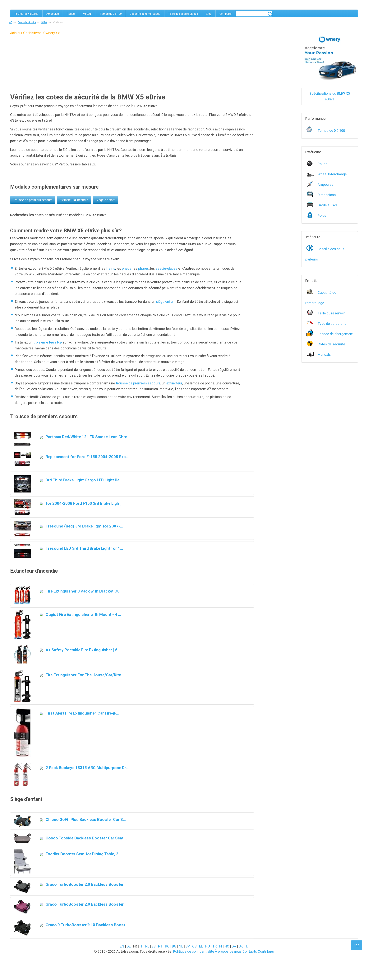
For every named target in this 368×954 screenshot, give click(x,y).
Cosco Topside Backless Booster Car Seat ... (86, 838)
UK (241, 946)
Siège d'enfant (105, 200)
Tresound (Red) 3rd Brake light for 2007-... (84, 526)
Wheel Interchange (332, 174)
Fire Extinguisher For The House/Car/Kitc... (84, 674)
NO (226, 946)
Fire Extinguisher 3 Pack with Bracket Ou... (83, 591)
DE (129, 946)
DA (234, 946)
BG (174, 946)
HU (207, 946)
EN (122, 946)
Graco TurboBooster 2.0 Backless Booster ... (86, 884)
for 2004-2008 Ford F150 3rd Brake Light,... (84, 503)
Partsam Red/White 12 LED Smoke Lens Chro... (87, 436)
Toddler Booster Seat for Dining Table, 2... (83, 853)
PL (147, 946)
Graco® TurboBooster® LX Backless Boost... (86, 924)
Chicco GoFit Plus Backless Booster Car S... (85, 819)
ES (154, 946)
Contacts (249, 951)
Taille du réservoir (331, 313)
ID (246, 946)
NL (181, 946)
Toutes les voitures (26, 13)
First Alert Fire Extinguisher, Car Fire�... (82, 713)
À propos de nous (228, 951)
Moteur (87, 13)
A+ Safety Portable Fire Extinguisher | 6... (82, 649)
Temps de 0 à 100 (111, 13)
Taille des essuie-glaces (183, 13)
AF (10, 22)
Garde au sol (327, 205)
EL (201, 946)
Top (356, 945)
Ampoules (52, 13)
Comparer (225, 13)
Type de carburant (332, 324)
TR (214, 946)
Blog (208, 13)
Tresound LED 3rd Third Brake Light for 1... (84, 548)
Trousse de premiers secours (32, 200)
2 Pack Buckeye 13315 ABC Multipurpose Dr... (87, 767)
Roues (71, 13)
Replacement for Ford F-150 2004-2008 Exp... (87, 456)
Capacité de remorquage (145, 13)
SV (188, 946)
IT (141, 946)
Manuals (324, 354)
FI (220, 946)
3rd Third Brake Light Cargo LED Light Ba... (83, 480)
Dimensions (327, 195)
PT (160, 946)
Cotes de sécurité (27, 22)
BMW (44, 22)
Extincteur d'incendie (74, 200)
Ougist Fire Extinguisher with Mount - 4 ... (83, 614)
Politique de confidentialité (193, 951)
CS (194, 946)
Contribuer (266, 951)
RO (167, 946)
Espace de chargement (335, 334)
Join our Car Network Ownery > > (35, 33)
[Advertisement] (42, 63)
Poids (322, 215)
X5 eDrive (57, 22)
